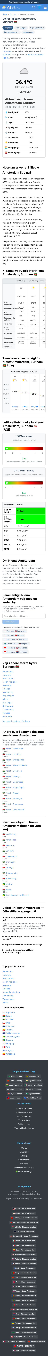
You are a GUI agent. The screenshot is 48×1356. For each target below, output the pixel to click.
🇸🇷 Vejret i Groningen (12, 799)
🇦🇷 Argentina (8, 1012)
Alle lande (24, 1164)
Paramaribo (7, 671)
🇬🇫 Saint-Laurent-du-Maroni (15, 896)
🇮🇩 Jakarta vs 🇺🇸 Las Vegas (15, 648)
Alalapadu (7, 716)
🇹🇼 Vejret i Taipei (13, 1098)
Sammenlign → (10, 622)
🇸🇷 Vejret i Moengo (11, 777)
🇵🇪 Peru (6, 1047)
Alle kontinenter (24, 1160)
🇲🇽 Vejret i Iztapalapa (33, 1085)
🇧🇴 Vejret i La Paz (33, 1076)
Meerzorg (6, 685)
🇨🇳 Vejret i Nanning (14, 1081)
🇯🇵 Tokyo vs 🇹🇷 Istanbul (14, 635)
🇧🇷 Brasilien (7, 1019)
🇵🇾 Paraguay (8, 1043)
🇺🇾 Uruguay (8, 1050)
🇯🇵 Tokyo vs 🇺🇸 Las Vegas (15, 631)
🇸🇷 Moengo (7, 868)
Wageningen (8, 695)
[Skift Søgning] (33, 7)
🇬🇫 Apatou (7, 885)
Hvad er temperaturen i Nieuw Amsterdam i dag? (18, 951)
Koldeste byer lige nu (24, 1112)
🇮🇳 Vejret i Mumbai (33, 1089)
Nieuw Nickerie (9, 682)
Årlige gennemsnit (11, 32)
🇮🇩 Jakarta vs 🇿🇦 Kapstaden (15, 652)
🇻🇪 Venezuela (8, 1054)
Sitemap (24, 1156)
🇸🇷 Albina (6, 890)
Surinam (13, 14)
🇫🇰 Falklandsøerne (11, 1033)
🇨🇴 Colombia (8, 1026)
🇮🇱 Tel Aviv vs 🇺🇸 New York (15, 639)
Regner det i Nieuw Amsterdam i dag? (23, 944)
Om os (24, 1148)
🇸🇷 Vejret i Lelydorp (11, 755)
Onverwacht (8, 709)
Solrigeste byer (24, 1124)
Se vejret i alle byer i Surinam (16, 721)
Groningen (7, 702)
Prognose (8, 28)
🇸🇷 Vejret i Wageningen (13, 788)
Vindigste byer (24, 1120)
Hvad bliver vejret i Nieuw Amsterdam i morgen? (22, 937)
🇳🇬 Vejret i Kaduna (33, 1094)
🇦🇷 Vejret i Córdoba (15, 1089)
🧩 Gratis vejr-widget (24, 1171)
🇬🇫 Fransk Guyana (11, 1036)
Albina (5, 699)
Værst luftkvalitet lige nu (24, 1128)
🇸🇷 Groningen (8, 863)
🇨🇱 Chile (6, 1023)
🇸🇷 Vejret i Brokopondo (13, 761)
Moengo (6, 688)
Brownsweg (7, 706)
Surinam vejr (28, 32)
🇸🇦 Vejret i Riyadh (15, 1076)
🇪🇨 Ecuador (7, 1029)
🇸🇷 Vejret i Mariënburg (12, 783)
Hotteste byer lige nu (24, 1108)
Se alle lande (33, 2)
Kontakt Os (24, 1152)
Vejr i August (21, 28)
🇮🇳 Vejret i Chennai (33, 1081)
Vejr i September (37, 28)
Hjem (4, 14)
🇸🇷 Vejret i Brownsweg (13, 805)
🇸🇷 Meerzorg (8, 846)
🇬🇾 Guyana (7, 1040)
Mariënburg (7, 692)
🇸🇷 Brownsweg (9, 879)
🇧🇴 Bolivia (7, 1016)
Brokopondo (8, 678)
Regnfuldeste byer (24, 1116)
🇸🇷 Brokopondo (9, 874)
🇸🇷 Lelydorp (8, 852)
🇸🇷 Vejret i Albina (10, 794)
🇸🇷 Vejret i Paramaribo (12, 749)
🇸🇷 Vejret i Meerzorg (12, 772)
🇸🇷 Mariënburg (9, 835)
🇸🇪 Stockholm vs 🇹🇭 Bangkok (16, 644)
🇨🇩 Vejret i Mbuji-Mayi (32, 1098)
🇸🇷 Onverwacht (9, 857)
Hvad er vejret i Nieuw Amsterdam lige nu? (22, 918)
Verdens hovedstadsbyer (24, 1168)
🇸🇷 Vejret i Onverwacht (13, 810)
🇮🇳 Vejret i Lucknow (14, 1085)
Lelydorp (6, 675)
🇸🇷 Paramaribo (9, 841)
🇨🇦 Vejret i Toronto (15, 1094)
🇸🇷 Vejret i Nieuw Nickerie (14, 766)
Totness (6, 713)
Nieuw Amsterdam (11, 992)
